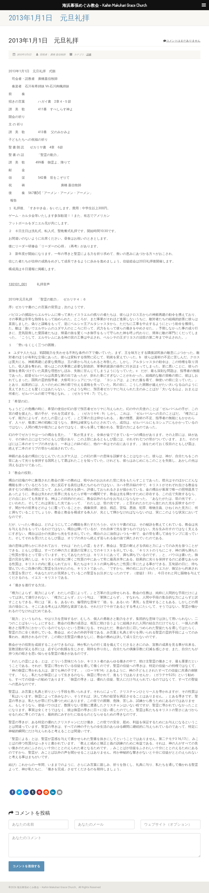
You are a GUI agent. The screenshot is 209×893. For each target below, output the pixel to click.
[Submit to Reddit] (46, 792)
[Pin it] (39, 792)
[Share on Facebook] (12, 792)
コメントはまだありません (183, 40)
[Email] (59, 792)
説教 (88, 54)
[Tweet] (19, 792)
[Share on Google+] (26, 792)
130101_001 (18, 284)
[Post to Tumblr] (33, 792)
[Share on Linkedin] (53, 792)
